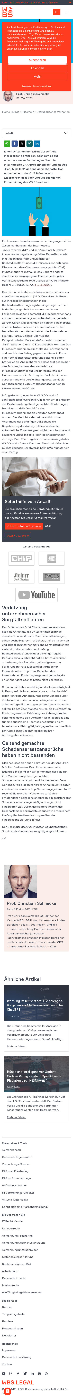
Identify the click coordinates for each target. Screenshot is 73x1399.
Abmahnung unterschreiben (20, 1249)
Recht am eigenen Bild (16, 1264)
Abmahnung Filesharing (17, 1235)
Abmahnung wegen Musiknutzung (23, 1242)
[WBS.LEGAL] (7, 11)
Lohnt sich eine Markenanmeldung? (25, 1206)
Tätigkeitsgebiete (13, 1314)
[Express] (51, 558)
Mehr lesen (46, 48)
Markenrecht (10, 1285)
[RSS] (46, 1373)
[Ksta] (21, 576)
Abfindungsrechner (14, 1185)
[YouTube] (3, 1373)
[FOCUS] (51, 576)
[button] (7, 143)
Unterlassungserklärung (17, 1257)
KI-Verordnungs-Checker (18, 1192)
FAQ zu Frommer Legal (16, 1178)
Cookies (7, 1364)
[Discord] (39, 1373)
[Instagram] (11, 1373)
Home (6, 111)
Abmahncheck (11, 1150)
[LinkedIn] (32, 1373)
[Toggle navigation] (67, 12)
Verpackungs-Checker (16, 1164)
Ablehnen (37, 68)
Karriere (7, 1321)
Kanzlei (7, 1307)
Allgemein (28, 111)
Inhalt (9, 133)
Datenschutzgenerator (17, 1157)
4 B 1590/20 (42, 284)
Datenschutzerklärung (16, 1357)
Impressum (9, 1350)
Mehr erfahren (16, 1046)
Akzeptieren (37, 60)
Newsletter (9, 1335)
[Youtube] (36, 594)
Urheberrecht (11, 1228)
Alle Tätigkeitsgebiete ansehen (22, 1292)
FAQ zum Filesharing (15, 1171)
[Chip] (21, 558)
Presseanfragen (12, 1328)
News (15, 111)
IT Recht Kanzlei (12, 1221)
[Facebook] (18, 1373)
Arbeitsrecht (10, 1271)
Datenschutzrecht (14, 1278)
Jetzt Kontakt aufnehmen (24, 526)
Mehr (37, 76)
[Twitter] (25, 1373)
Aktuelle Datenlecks (15, 1199)
